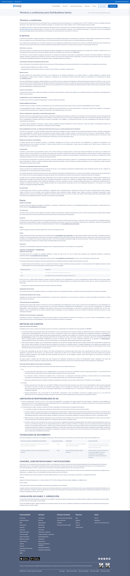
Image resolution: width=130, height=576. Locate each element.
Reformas (40, 520)
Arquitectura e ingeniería (44, 532)
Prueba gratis (113, 6)
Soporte (77, 522)
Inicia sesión (103, 6)
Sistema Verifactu (61, 520)
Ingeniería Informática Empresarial (43, 565)
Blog (77, 518)
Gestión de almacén (24, 536)
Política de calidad (94, 571)
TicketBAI (59, 522)
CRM (21, 522)
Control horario (23, 541)
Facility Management (43, 536)
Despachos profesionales (44, 549)
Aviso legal (62, 571)
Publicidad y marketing (43, 547)
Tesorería (22, 546)
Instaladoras (41, 539)
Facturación (22, 518)
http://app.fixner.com (27, 29)
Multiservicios (41, 541)
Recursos (87, 6)
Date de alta (17, 1)
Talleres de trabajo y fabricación (46, 534)
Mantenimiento (42, 522)
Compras (22, 543)
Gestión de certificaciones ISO (101, 522)
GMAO (21, 553)
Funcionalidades (56, 6)
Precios (94, 6)
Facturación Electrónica (76, 6)
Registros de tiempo (24, 539)
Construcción (41, 518)
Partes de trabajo (24, 534)
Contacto (78, 525)
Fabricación (22, 550)
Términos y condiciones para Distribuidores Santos (46, 12)
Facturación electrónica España (64, 518)
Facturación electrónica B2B (63, 525)
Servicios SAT (41, 527)
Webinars (78, 520)
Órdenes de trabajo (24, 532)
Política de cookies (105, 571)
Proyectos (22, 527)
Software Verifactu (24, 520)
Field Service (41, 525)
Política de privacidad (71, 571)
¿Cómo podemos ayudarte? (121, 1)
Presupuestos (23, 525)
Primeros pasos (79, 527)
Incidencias (22, 529)
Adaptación (97, 520)
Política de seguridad (83, 571)
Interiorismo (41, 529)
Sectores (65, 6)
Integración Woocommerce (26, 548)
